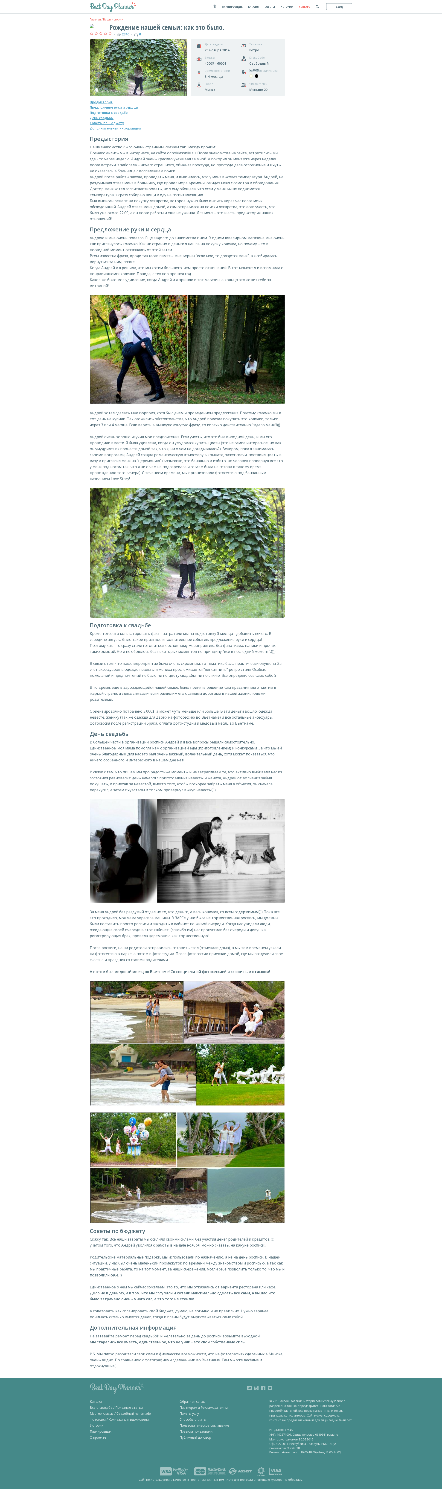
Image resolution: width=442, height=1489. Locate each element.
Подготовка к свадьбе (109, 112)
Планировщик (100, 1431)
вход (339, 7)
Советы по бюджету (107, 123)
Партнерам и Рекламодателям (204, 1407)
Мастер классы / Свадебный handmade (120, 1413)
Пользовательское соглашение (204, 1425)
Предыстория (101, 102)
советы (270, 7)
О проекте (98, 1437)
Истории (96, 1425)
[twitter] (270, 1388)
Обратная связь (192, 1401)
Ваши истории (113, 19)
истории (286, 7)
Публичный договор (195, 1437)
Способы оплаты (193, 1419)
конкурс (304, 7)
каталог (253, 7)
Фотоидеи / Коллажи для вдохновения (120, 1419)
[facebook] (263, 1388)
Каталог (96, 1401)
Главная (95, 19)
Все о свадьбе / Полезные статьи (116, 1407)
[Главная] (214, 8)
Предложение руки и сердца (114, 107)
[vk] (249, 1388)
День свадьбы (101, 118)
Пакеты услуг (190, 1413)
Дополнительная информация (115, 128)
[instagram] (256, 1388)
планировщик (232, 7)
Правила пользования (197, 1431)
